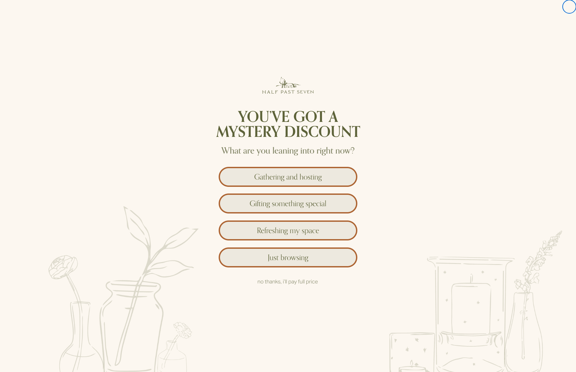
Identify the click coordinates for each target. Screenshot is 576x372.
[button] (288, 174)
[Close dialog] (569, 6)
